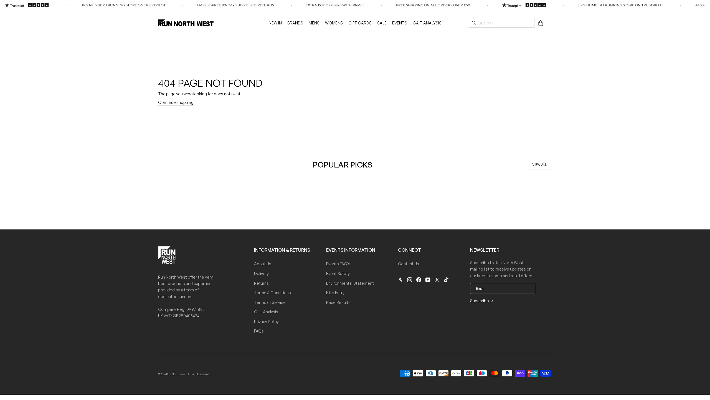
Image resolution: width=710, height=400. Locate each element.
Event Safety (338, 273)
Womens (334, 23)
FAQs (259, 331)
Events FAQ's (338, 263)
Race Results (338, 302)
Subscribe (480, 300)
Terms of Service (270, 302)
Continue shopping (176, 102)
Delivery (261, 273)
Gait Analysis (427, 23)
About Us (262, 263)
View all (539, 164)
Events (399, 23)
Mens (314, 23)
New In (275, 23)
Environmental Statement (350, 283)
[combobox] (501, 23)
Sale (382, 23)
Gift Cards (360, 23)
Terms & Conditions (272, 292)
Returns (261, 283)
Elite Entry (335, 292)
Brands (295, 23)
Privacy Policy (266, 321)
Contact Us (408, 263)
